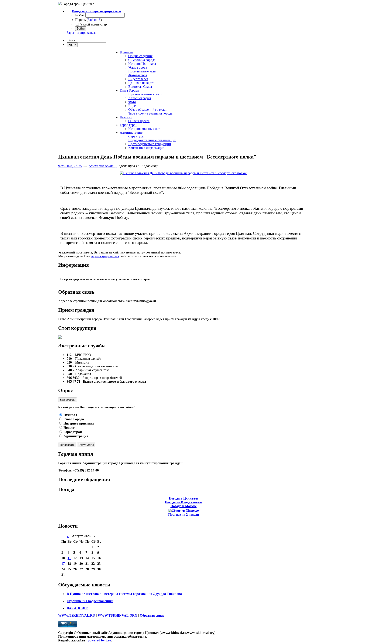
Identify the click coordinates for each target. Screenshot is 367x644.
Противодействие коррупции (149, 144)
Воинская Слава (140, 86)
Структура (136, 136)
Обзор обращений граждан (147, 109)
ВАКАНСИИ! (77, 608)
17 (63, 563)
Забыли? (94, 19)
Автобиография (139, 98)
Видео (132, 106)
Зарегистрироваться (81, 32)
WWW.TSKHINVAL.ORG (117, 615)
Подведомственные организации (152, 140)
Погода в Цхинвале (183, 498)
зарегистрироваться (105, 256)
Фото (132, 102)
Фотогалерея (137, 75)
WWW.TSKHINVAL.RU (76, 615)
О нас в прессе (139, 121)
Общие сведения (140, 56)
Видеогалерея (138, 79)
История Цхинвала (142, 63)
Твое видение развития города (150, 113)
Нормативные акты (142, 71)
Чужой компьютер (93, 24)
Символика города (141, 60)
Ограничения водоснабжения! (90, 601)
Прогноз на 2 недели (183, 514)
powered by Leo (99, 640)
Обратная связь (152, 615)
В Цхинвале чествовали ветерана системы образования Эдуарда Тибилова (124, 594)
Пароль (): (88, 19)
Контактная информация (146, 148)
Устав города (137, 67)
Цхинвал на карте (141, 83)
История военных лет (144, 128)
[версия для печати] (102, 166)
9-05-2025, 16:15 (70, 166)
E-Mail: (80, 15)
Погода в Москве (184, 506)
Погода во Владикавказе (183, 502)
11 (69, 558)
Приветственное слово (144, 94)
